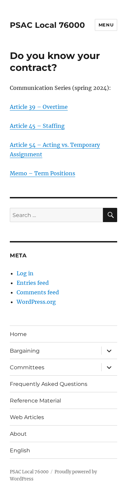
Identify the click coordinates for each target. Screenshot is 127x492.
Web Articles (27, 417)
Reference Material (35, 400)
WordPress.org (36, 301)
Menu (106, 24)
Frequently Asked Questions (48, 384)
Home (18, 334)
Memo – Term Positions (42, 173)
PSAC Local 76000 (47, 25)
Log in (25, 273)
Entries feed (33, 282)
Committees (27, 367)
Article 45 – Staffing (37, 125)
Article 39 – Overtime (39, 106)
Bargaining (25, 351)
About (18, 434)
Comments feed (38, 292)
